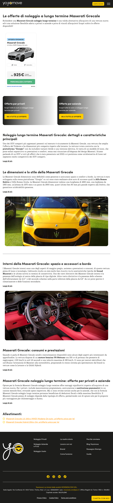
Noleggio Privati (40, 439)
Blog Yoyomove (93, 444)
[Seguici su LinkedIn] (59, 476)
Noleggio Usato (40, 451)
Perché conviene (93, 439)
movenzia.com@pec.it (71, 490)
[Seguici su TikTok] (65, 476)
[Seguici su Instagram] (53, 476)
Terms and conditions (68, 498)
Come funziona (66, 454)
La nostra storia (66, 439)
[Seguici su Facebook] (48, 476)
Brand (62, 449)
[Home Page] (12, 4)
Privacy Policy (42, 498)
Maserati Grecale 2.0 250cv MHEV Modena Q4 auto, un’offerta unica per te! (40, 418)
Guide (89, 454)
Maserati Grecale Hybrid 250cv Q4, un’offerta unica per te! (32, 422)
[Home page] (13, 451)
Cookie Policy (53, 498)
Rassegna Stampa (94, 449)
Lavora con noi (66, 444)
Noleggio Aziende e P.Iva (41, 445)
